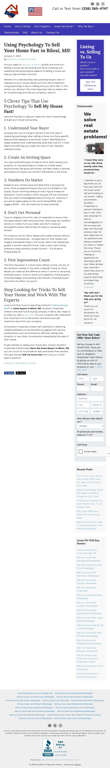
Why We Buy (85, 26)
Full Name (82, 374)
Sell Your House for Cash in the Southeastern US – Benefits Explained (90, 525)
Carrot (78, 764)
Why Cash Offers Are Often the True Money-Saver (89, 514)
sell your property (31, 64)
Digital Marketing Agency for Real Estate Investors (60, 760)
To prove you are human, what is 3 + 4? (90, 433)
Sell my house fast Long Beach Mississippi (34, 707)
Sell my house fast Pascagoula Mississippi (74, 693)
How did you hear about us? (89, 420)
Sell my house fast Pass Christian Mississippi (35, 711)
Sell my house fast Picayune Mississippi (27, 715)
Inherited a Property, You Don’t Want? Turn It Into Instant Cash (90, 503)
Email (94, 384)
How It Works (22, 26)
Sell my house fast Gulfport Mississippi (34, 704)
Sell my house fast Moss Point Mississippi (35, 697)
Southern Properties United (21, 59)
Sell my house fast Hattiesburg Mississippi (76, 711)
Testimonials (11, 32)
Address (82, 394)
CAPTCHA (82, 445)
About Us (36, 32)
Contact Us (52, 32)
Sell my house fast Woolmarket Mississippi (73, 704)
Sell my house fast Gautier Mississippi (23, 700)
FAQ (25, 32)
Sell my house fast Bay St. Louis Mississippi (75, 707)
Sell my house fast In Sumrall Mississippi (72, 718)
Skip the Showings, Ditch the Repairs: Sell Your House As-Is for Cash (90, 493)
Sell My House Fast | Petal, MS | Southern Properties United (87, 658)
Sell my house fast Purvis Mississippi (35, 718)
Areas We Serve (63, 26)
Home (7, 26)
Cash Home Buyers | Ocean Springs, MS (35, 693)
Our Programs (42, 26)
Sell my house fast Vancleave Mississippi (74, 697)
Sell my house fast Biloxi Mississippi (87, 700)
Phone (81, 384)
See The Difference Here (90, 85)
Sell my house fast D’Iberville (56, 700)
